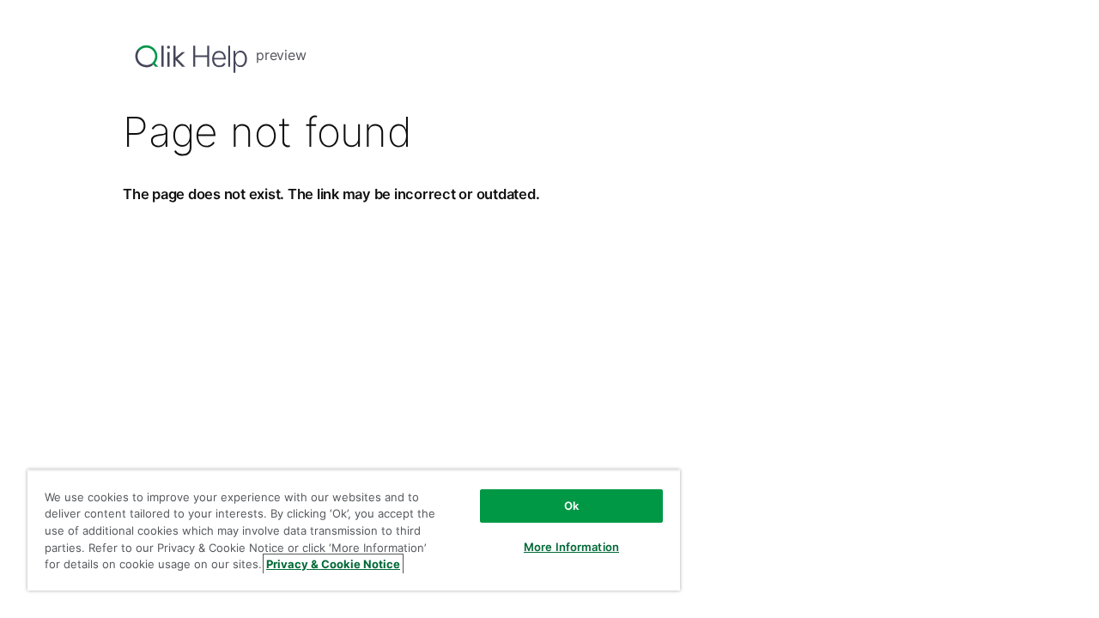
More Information (571, 547)
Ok (571, 505)
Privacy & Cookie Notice (333, 564)
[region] (353, 530)
